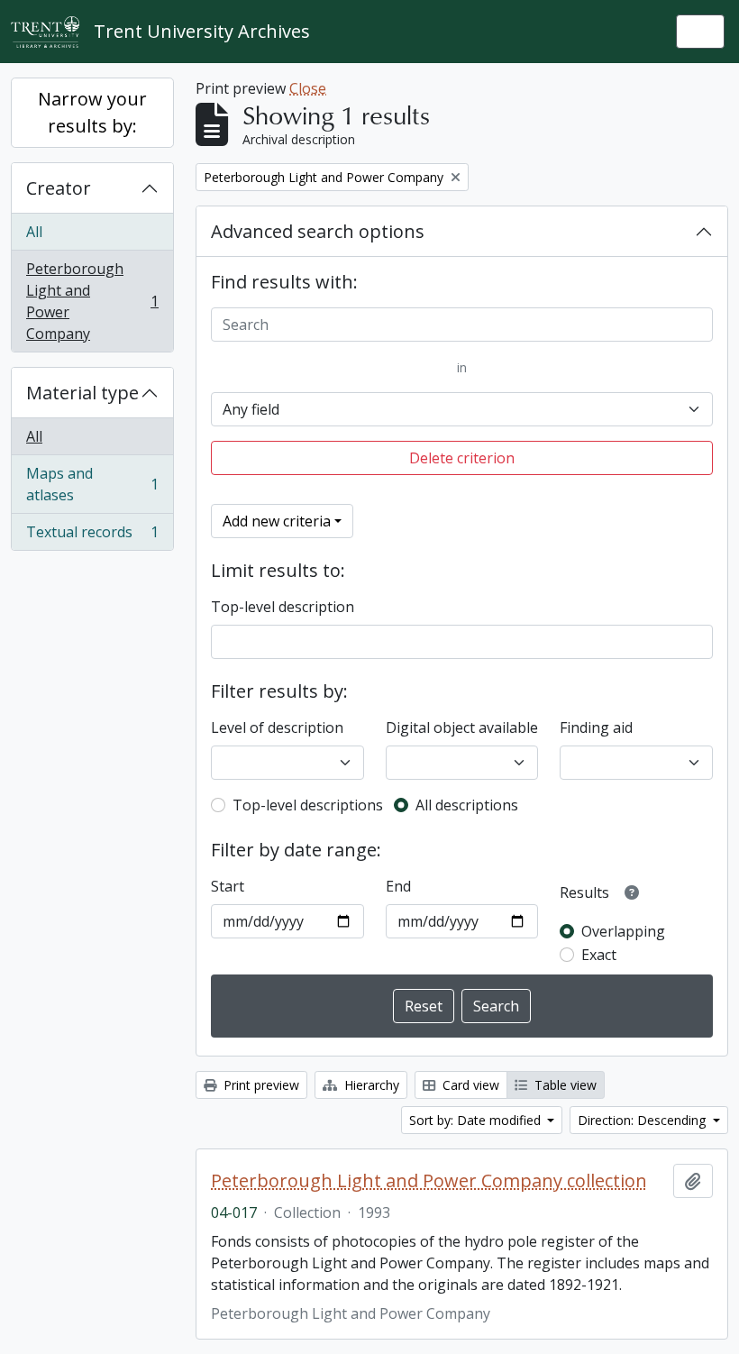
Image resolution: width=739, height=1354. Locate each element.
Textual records (92, 536)
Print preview (259, 1084)
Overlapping (623, 931)
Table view (564, 1084)
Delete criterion (462, 458)
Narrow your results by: (92, 112)
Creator (58, 188)
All (34, 232)
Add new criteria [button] (277, 521)
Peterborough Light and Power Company (92, 301)
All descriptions (466, 805)
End (398, 886)
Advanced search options (317, 231)
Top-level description (282, 607)
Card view (469, 1084)
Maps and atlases (92, 484)
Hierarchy (370, 1084)
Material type (82, 392)
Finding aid (596, 727)
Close (307, 88)
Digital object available (462, 727)
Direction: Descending (643, 1120)
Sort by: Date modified (476, 1120)
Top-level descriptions (308, 805)
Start (227, 886)
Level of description (277, 727)
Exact (598, 955)
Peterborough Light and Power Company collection (429, 1181)
